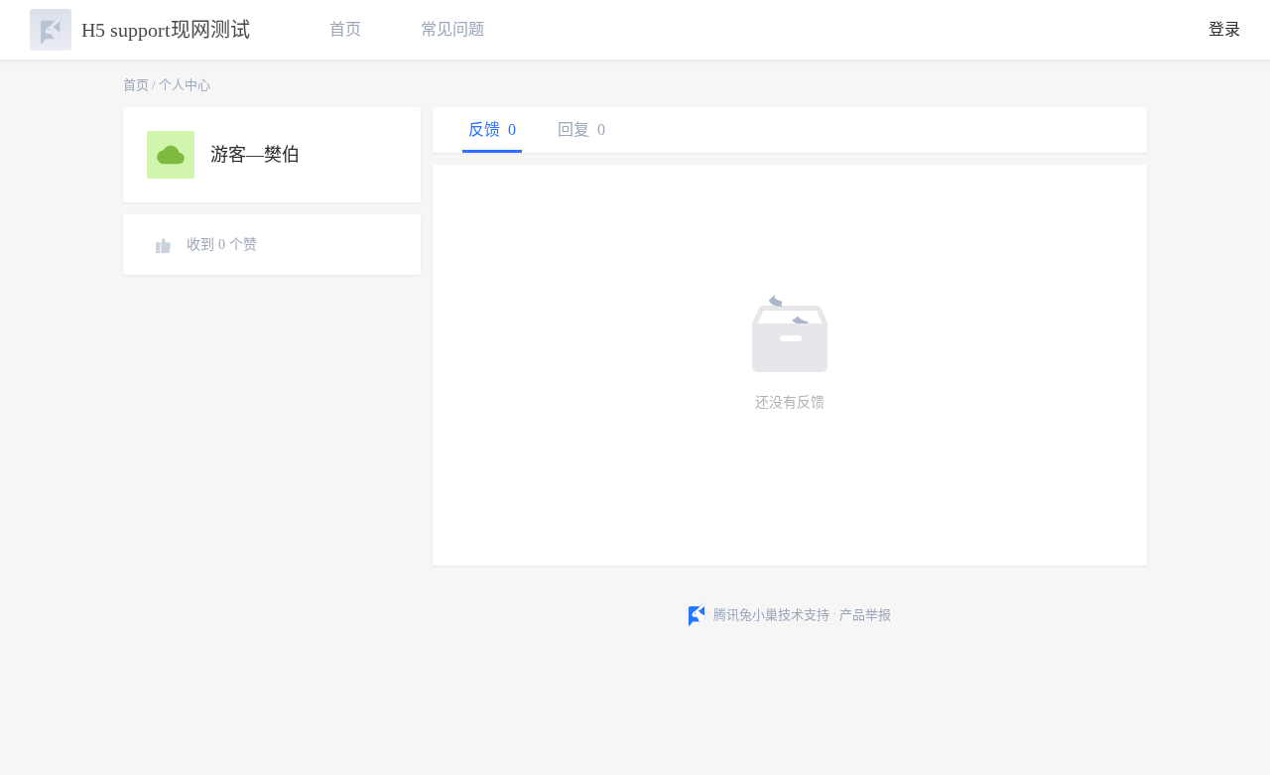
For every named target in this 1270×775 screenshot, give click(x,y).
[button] (1230, 727)
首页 (345, 29)
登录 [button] (1224, 29)
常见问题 (452, 29)
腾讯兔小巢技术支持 (771, 614)
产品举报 (865, 614)
